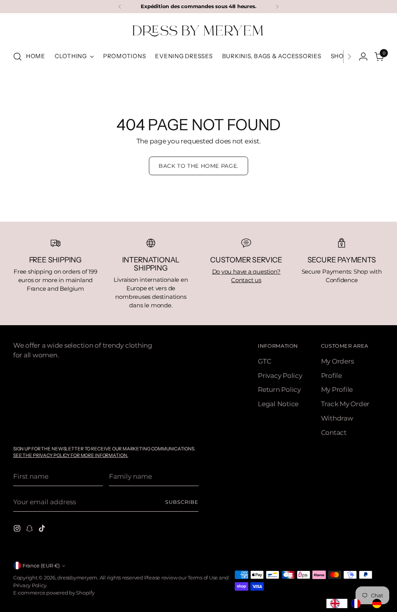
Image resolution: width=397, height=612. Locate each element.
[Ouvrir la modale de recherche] (17, 56)
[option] (357, 603)
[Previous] (119, 6)
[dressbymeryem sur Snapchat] (30, 529)
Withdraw (337, 418)
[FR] (357, 603)
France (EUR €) (41, 566)
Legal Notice (278, 404)
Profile (331, 375)
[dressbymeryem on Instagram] (17, 529)
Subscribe (181, 502)
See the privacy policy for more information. (70, 455)
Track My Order (345, 404)
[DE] (378, 603)
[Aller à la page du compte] (363, 56)
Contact (334, 432)
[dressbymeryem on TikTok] (42, 529)
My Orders (337, 361)
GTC (264, 361)
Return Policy (279, 389)
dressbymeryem (77, 578)
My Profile (337, 389)
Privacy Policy (280, 375)
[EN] (336, 603)
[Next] (277, 6)
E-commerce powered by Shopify (54, 593)
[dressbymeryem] (198, 30)
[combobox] (336, 603)
